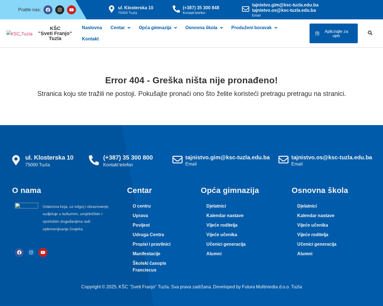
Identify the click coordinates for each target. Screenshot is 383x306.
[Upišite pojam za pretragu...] (370, 33)
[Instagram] (59, 9)
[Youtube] (71, 9)
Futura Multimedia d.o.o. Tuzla (272, 286)
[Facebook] (47, 9)
